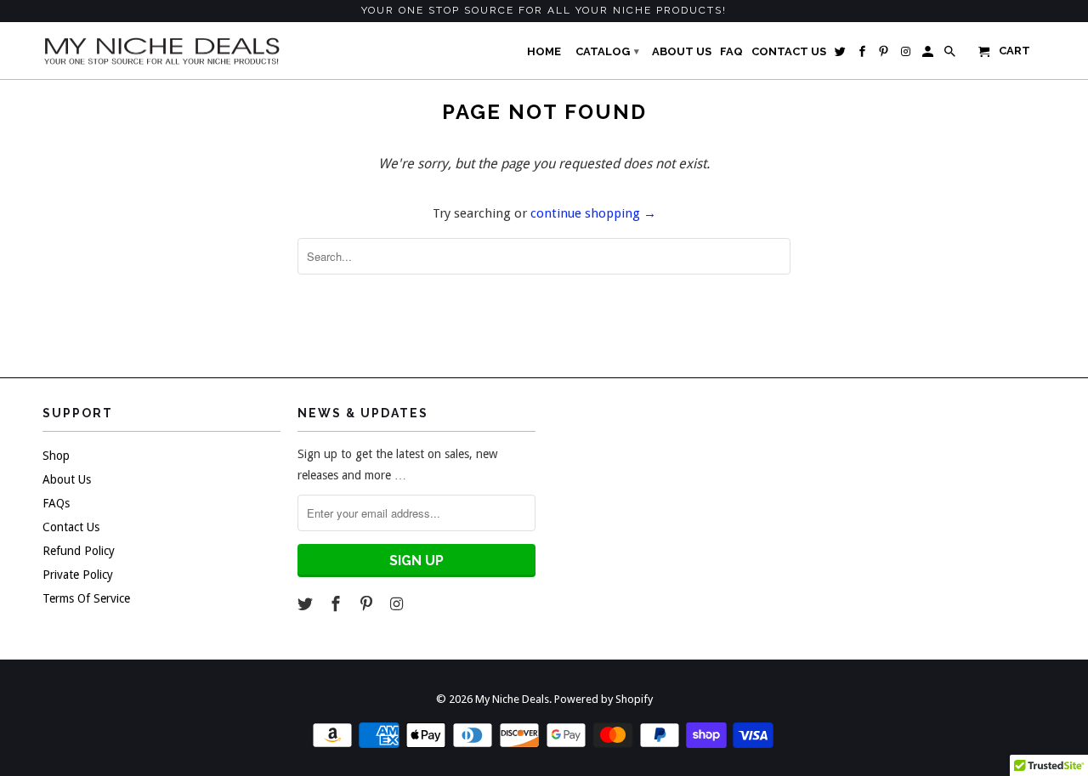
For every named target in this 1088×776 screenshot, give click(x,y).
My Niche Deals (512, 699)
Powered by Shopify (603, 699)
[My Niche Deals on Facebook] (337, 604)
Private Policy (77, 574)
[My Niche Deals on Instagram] (397, 604)
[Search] (951, 55)
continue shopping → (593, 213)
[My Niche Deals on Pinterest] (368, 604)
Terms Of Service (86, 598)
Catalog (607, 51)
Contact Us (70, 527)
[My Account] (929, 55)
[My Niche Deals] (161, 50)
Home (544, 51)
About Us (66, 479)
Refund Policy (78, 551)
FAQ (731, 51)
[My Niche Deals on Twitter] (307, 604)
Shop (56, 455)
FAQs (56, 503)
